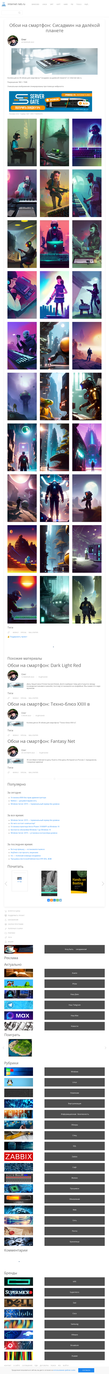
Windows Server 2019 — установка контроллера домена (34, 833)
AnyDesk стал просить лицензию (24, 852)
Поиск (53, 1365)
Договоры (44, 1365)
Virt (51, 4)
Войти (65, 1365)
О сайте (16, 1365)
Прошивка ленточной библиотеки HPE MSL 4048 (31, 859)
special (24, 632)
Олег (23, 39)
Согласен (86, 1370)
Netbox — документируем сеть (24, 801)
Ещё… (87, 4)
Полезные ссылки (15, 928)
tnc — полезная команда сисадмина (26, 855)
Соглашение (27, 1365)
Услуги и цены (14, 911)
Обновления (13, 920)
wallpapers (33, 632)
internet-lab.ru (16, 4)
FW (72, 4)
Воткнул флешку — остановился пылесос (28, 849)
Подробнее (43, 677)
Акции (10, 942)
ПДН (36, 1365)
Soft (58, 4)
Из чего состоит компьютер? (23, 823)
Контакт (7, 1365)
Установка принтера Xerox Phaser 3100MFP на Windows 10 (35, 826)
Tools (78, 4)
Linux (44, 4)
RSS (59, 1365)
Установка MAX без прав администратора (28, 797)
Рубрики (11, 933)
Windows (35, 4)
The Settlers (54, 1047)
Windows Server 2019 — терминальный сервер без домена (35, 804)
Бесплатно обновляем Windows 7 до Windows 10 (31, 830)
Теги (10, 937)
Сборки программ (15, 924)
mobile (16, 632)
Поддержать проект (18, 637)
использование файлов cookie (64, 1370)
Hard (66, 4)
